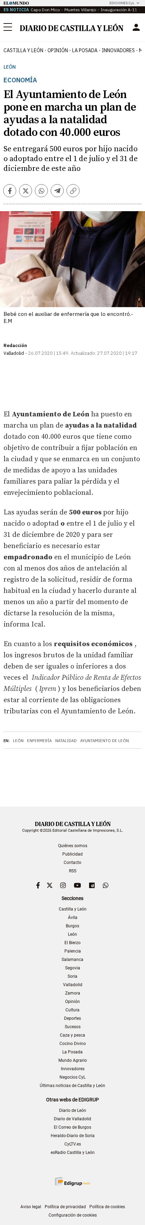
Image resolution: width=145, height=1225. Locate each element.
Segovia (72, 968)
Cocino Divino (72, 1043)
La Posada (84, 50)
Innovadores (118, 50)
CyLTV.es (72, 1144)
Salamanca (72, 959)
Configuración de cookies (73, 1215)
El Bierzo (72, 942)
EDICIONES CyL (121, 3)
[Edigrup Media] (72, 1181)
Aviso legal (30, 1206)
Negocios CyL (72, 1077)
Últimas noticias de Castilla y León (72, 1085)
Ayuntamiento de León (104, 740)
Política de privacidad (65, 1206)
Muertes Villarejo (80, 9)
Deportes (72, 1018)
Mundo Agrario (72, 1060)
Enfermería (39, 740)
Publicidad (72, 854)
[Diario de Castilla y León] (71, 27)
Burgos (72, 925)
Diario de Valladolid (72, 1118)
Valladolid (72, 984)
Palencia (72, 951)
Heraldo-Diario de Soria (73, 1135)
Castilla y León (23, 50)
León (10, 67)
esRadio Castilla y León (73, 1152)
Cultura (72, 1010)
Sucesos (73, 1026)
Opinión (58, 50)
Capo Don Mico (45, 9)
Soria (72, 976)
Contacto (72, 862)
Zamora (72, 993)
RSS (72, 870)
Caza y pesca (72, 1035)
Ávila (72, 917)
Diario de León (72, 1110)
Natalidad (66, 740)
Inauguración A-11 (119, 9)
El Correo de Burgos (72, 1127)
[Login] (136, 27)
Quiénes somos (72, 845)
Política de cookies (107, 1206)
